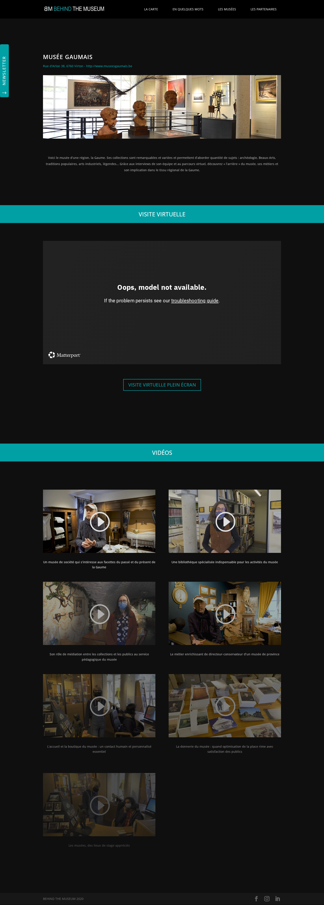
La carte (151, 9)
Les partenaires (264, 9)
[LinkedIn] (277, 899)
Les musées (227, 9)
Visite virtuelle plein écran (162, 385)
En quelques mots (188, 9)
